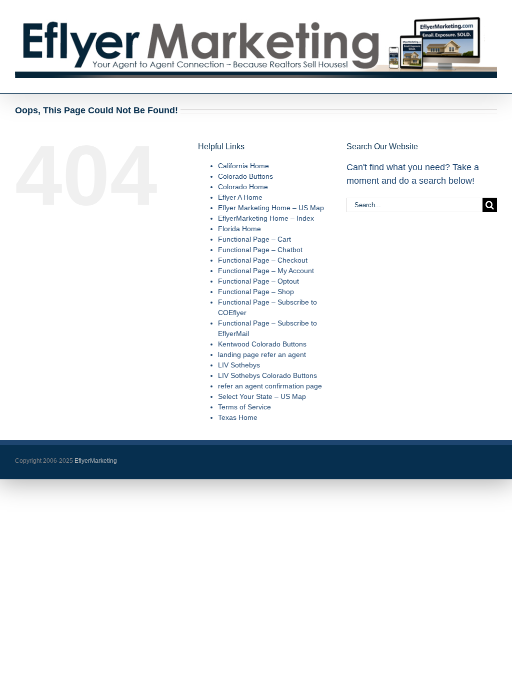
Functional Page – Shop (256, 292)
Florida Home (239, 229)
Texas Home (238, 417)
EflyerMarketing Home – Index (266, 218)
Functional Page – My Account (266, 271)
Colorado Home (243, 187)
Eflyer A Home (240, 197)
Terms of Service (244, 407)
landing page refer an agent (262, 354)
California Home (243, 166)
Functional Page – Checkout (263, 260)
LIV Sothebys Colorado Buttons (267, 375)
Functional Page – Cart (254, 239)
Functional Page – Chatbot (260, 250)
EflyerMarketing (95, 460)
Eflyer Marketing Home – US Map (271, 208)
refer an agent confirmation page (270, 386)
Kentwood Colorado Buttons (262, 344)
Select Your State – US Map (262, 396)
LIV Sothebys (239, 365)
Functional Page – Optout (258, 281)
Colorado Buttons (245, 176)
